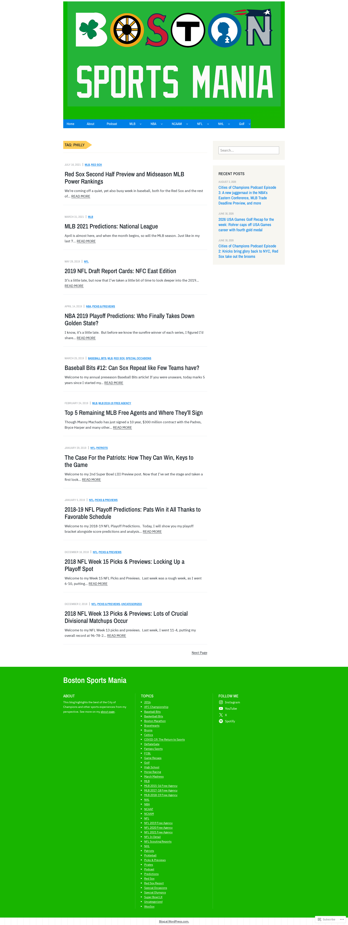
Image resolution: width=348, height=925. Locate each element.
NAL (146, 799)
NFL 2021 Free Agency (158, 832)
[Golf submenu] (250, 124)
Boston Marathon (155, 721)
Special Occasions (138, 358)
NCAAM (149, 814)
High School (151, 767)
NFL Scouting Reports (158, 841)
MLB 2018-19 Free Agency (114, 403)
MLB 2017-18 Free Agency (160, 790)
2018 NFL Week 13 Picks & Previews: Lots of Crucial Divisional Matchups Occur (126, 617)
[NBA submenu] (162, 124)
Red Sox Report (154, 883)
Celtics (148, 735)
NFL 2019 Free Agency (158, 823)
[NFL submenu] (208, 124)
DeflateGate (152, 744)
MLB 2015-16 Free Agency (160, 786)
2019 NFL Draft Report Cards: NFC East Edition (120, 271)
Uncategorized (131, 604)
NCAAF (148, 809)
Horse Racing (152, 772)
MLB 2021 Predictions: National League (111, 226)
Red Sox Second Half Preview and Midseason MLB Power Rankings (124, 177)
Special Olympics (155, 892)
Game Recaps (153, 758)
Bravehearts (152, 725)
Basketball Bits (153, 716)
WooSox (149, 906)
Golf (147, 762)
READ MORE (80, 196)
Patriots (102, 448)
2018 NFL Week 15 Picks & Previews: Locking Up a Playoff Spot (124, 565)
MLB (87, 164)
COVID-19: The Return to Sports (164, 739)
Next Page (199, 652)
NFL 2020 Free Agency (158, 827)
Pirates (148, 864)
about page (108, 711)
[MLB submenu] (141, 124)
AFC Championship (156, 707)
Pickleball (150, 855)
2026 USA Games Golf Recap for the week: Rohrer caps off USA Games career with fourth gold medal (246, 224)
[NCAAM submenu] (187, 124)
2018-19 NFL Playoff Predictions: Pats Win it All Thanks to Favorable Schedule (133, 513)
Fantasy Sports (153, 749)
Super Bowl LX (153, 897)
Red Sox (96, 164)
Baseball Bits (97, 358)
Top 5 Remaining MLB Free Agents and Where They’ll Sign (134, 412)
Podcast (149, 869)
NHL (147, 846)
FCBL (147, 753)
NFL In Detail (152, 837)
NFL (86, 261)
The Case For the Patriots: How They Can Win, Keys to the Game (129, 461)
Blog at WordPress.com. (174, 921)
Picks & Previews (103, 306)
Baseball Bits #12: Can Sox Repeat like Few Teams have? (132, 367)
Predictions (151, 874)
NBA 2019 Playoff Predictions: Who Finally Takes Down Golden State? (130, 319)
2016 (147, 702)
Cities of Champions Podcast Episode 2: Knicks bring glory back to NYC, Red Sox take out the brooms (248, 251)
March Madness (154, 776)
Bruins (148, 730)
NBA (88, 306)
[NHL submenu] (229, 124)
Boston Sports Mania (94, 680)
